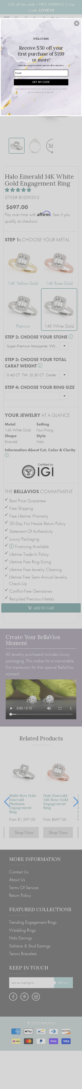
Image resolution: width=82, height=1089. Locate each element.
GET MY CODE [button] (41, 82)
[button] (76, 23)
